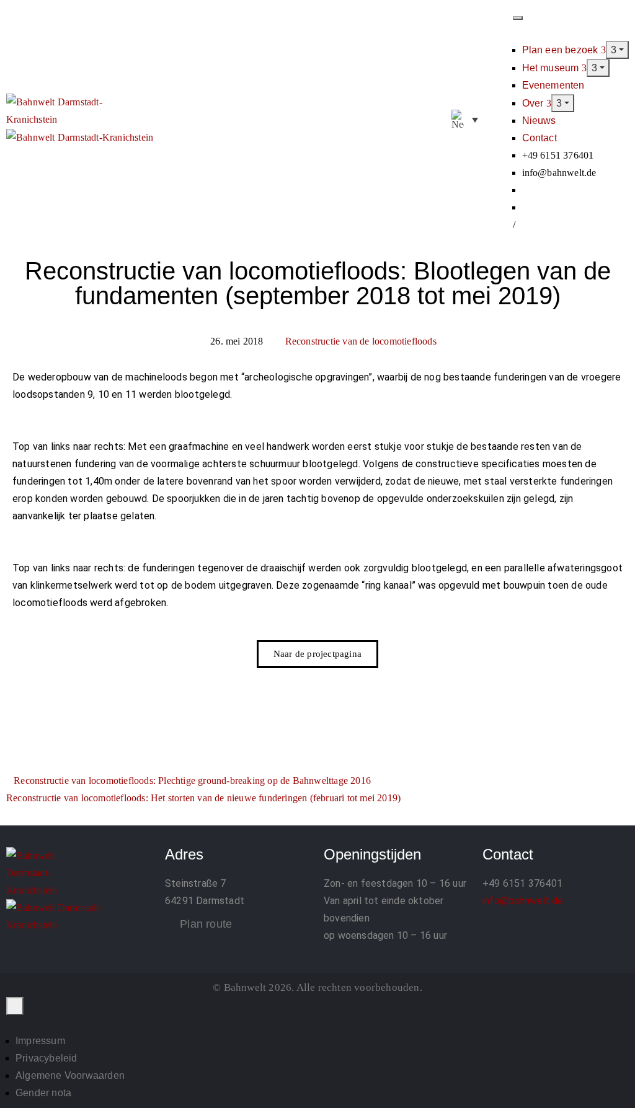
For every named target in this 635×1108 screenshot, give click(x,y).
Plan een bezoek (561, 50)
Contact (539, 138)
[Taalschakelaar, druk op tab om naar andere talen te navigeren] (465, 119)
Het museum (552, 68)
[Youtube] (559, 925)
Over (534, 103)
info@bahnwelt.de (522, 901)
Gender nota (43, 1093)
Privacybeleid (47, 1058)
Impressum (40, 1040)
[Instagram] (528, 925)
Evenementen (553, 85)
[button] (499, 120)
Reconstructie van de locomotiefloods (361, 341)
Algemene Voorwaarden (70, 1075)
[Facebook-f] (497, 925)
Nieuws (539, 120)
